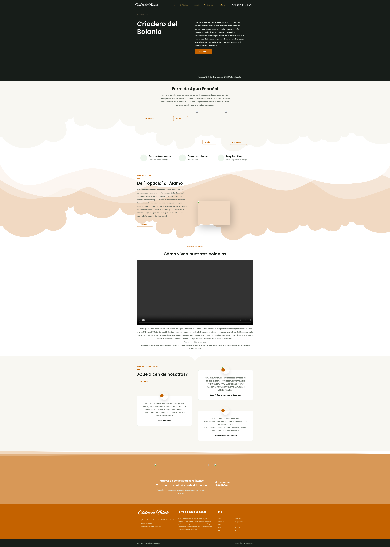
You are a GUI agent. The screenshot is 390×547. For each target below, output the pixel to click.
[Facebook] (138, 77)
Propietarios (208, 5)
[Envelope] (143, 77)
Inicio (174, 5)
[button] (203, 51)
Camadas (196, 5)
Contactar (222, 5)
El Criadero (184, 5)
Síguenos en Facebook (222, 484)
